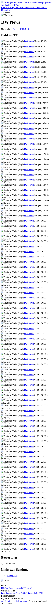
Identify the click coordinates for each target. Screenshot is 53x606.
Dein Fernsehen (8, 593)
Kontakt (19, 588)
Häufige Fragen (8, 588)
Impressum (23, 601)
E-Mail (26, 29)
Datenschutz (12, 601)
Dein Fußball (22, 593)
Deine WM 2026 (35, 593)
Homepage (12, 575)
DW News (29, 41)
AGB (3, 601)
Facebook (17, 29)
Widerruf (27, 588)
